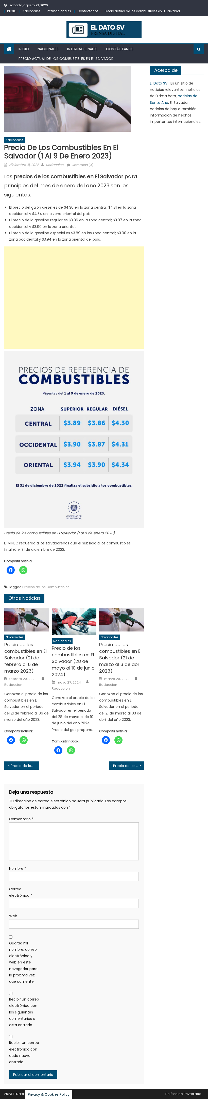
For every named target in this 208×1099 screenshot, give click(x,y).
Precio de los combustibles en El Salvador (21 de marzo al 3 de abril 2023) (120, 657)
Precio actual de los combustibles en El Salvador (142, 11)
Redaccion (54, 164)
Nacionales (31, 11)
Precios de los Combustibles (46, 587)
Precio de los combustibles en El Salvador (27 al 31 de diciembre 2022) (25, 765)
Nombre (17, 868)
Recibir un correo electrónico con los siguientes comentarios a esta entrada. (24, 1012)
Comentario (21, 819)
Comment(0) (82, 164)
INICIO (11, 11)
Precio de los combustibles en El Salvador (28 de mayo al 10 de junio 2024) (73, 661)
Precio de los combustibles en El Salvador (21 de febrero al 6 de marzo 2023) (25, 657)
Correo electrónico (20, 892)
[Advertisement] (74, 297)
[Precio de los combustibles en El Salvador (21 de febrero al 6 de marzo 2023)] (26, 619)
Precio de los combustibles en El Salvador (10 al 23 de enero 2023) (128, 765)
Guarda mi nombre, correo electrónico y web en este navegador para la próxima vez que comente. (23, 962)
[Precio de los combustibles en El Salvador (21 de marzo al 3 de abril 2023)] (121, 619)
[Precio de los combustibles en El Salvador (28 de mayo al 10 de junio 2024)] (74, 621)
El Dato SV (158, 83)
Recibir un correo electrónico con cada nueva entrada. (24, 1052)
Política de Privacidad (183, 1093)
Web (13, 916)
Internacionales (59, 11)
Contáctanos (87, 11)
